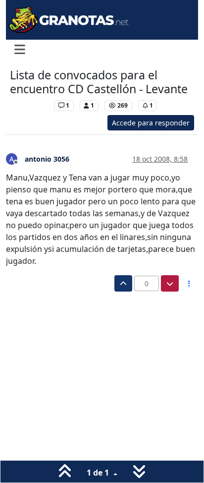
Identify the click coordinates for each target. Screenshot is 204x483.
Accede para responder (151, 122)
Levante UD (29, 105)
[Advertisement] (102, 378)
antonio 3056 (47, 159)
